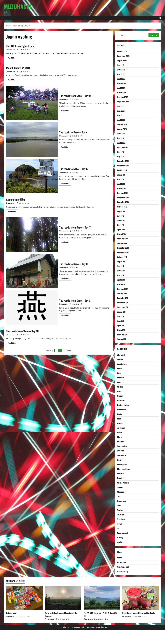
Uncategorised (122, 533)
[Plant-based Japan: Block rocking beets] (140, 598)
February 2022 (122, 97)
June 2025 (121, 69)
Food (119, 418)
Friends (120, 423)
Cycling (120, 395)
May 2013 (120, 225)
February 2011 (122, 334)
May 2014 (120, 179)
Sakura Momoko (123, 482)
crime (119, 391)
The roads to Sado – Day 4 (32, 139)
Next (69, 350)
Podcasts (120, 473)
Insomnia (120, 441)
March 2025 (121, 83)
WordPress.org (122, 571)
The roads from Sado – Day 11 (32, 234)
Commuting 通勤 (15, 199)
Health (119, 432)
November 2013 (123, 202)
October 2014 (122, 170)
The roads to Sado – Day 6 (32, 176)
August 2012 (121, 261)
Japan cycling (122, 446)
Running (120, 478)
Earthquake (121, 400)
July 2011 (120, 316)
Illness (119, 437)
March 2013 (121, 234)
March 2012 (121, 284)
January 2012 (122, 293)
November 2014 (123, 165)
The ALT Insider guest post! (20, 46)
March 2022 (121, 92)
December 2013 (123, 197)
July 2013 (120, 215)
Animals (120, 359)
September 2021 (123, 101)
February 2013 (122, 238)
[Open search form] (160, 18)
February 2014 (122, 193)
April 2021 (121, 120)
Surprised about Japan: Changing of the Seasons (61, 614)
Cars (119, 373)
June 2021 (121, 110)
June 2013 (121, 220)
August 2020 (122, 129)
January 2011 (121, 339)
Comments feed (123, 566)
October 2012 (122, 257)
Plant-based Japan (123, 469)
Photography (122, 464)
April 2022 (121, 88)
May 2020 (120, 138)
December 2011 (122, 298)
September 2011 (123, 307)
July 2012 (120, 266)
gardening (121, 427)
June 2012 (121, 270)
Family (119, 414)
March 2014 (121, 188)
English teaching (123, 405)
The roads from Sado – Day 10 (22, 331)
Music (119, 460)
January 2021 (122, 124)
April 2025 (121, 78)
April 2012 (121, 279)
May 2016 (120, 152)
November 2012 (123, 252)
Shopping (120, 491)
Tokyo (119, 505)
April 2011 (120, 325)
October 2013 (122, 206)
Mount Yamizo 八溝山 (18, 68)
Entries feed (121, 562)
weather (120, 542)
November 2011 (122, 302)
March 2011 (121, 330)
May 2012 (120, 275)
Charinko (120, 377)
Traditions (120, 514)
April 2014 (121, 184)
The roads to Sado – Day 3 (32, 271)
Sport (119, 496)
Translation (121, 519)
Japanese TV (121, 455)
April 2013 (121, 229)
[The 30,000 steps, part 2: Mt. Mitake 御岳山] (102, 598)
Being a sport (11, 613)
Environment (121, 409)
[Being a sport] (24, 598)
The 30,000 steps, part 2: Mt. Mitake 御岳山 (101, 614)
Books (119, 368)
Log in (119, 557)
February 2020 (122, 147)
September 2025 (123, 56)
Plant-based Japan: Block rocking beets (138, 613)
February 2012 (122, 289)
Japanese (120, 450)
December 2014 (123, 161)
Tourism (120, 510)
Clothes (120, 386)
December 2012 (123, 247)
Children (120, 382)
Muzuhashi (18, 6)
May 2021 (120, 115)
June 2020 (121, 133)
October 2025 (122, 51)
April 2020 (121, 142)
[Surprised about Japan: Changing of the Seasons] (63, 598)
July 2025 (120, 65)
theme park (121, 501)
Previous (49, 350)
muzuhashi (11, 50)
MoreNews (90, 627)
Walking (120, 537)
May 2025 (120, 74)
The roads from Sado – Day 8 (32, 307)
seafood (120, 487)
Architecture (122, 364)
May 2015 (120, 156)
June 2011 (120, 321)
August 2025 (122, 60)
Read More (13, 58)
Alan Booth (121, 354)
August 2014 (121, 174)
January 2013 (122, 243)
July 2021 (120, 106)
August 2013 (121, 211)
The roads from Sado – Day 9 (32, 103)
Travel (119, 523)
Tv (118, 528)
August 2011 (121, 311)
